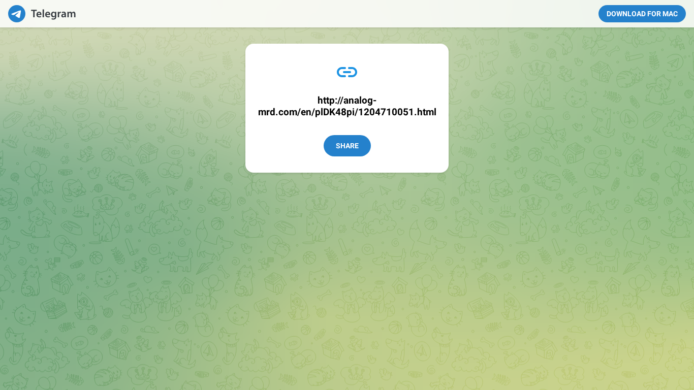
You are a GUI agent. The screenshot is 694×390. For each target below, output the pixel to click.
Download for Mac (642, 14)
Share (347, 146)
